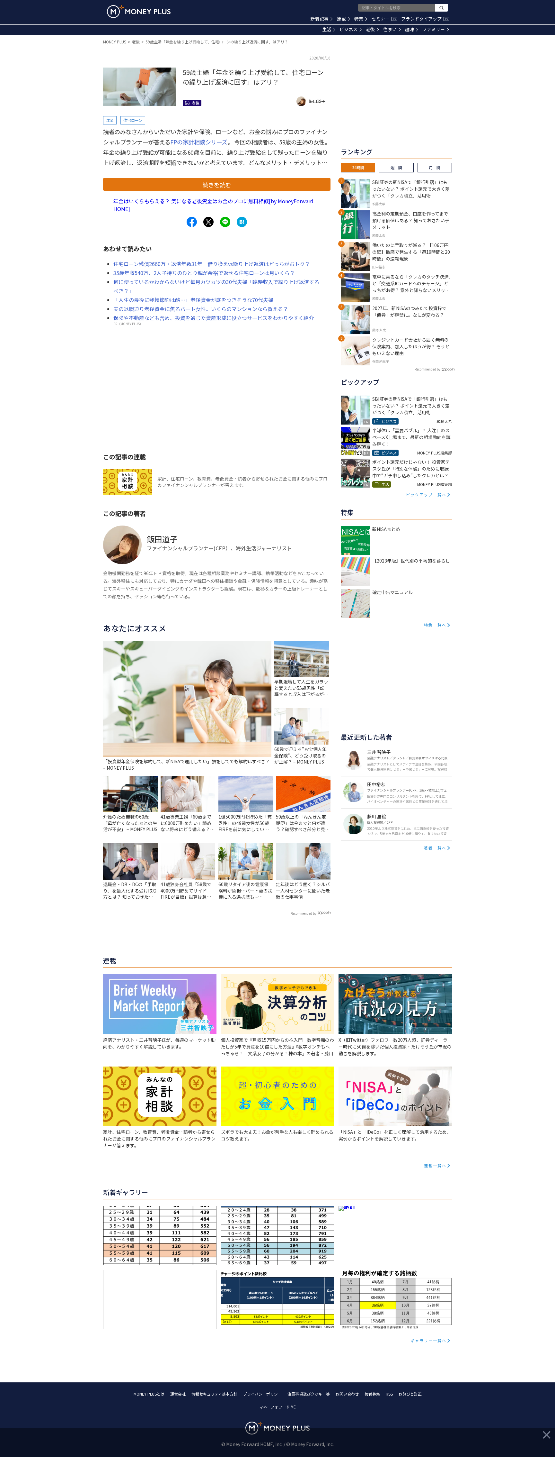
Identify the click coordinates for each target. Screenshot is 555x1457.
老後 (370, 29)
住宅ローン (132, 120)
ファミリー (433, 29)
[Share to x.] (208, 222)
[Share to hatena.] (242, 222)
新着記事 (320, 18)
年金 (110, 120)
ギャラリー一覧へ (428, 1340)
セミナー (384, 18)
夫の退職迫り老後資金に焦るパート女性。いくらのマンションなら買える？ (200, 309)
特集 (358, 18)
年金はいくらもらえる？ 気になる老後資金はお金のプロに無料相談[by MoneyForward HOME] (213, 205)
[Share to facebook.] (192, 222)
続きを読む (216, 184)
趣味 (409, 29)
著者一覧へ (435, 847)
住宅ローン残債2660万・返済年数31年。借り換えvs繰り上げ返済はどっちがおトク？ (211, 264)
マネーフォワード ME (277, 1406)
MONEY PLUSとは (149, 1394)
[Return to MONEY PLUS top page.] (139, 11)
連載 (341, 18)
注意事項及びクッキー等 (308, 1394)
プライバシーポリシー (262, 1394)
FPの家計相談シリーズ (198, 142)
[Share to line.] (225, 222)
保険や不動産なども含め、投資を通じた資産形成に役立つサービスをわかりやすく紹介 (213, 318)
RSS (389, 1394)
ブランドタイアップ (424, 18)
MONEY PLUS (114, 41)
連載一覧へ (435, 1165)
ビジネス (348, 29)
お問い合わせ (347, 1394)
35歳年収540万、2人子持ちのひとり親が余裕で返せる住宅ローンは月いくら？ (204, 273)
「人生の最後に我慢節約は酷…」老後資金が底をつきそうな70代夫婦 (193, 300)
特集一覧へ (435, 625)
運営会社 (178, 1394)
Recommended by (303, 913)
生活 (326, 29)
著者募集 (372, 1394)
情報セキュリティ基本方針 (214, 1394)
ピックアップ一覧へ (426, 494)
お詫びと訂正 (410, 1394)
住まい (390, 29)
